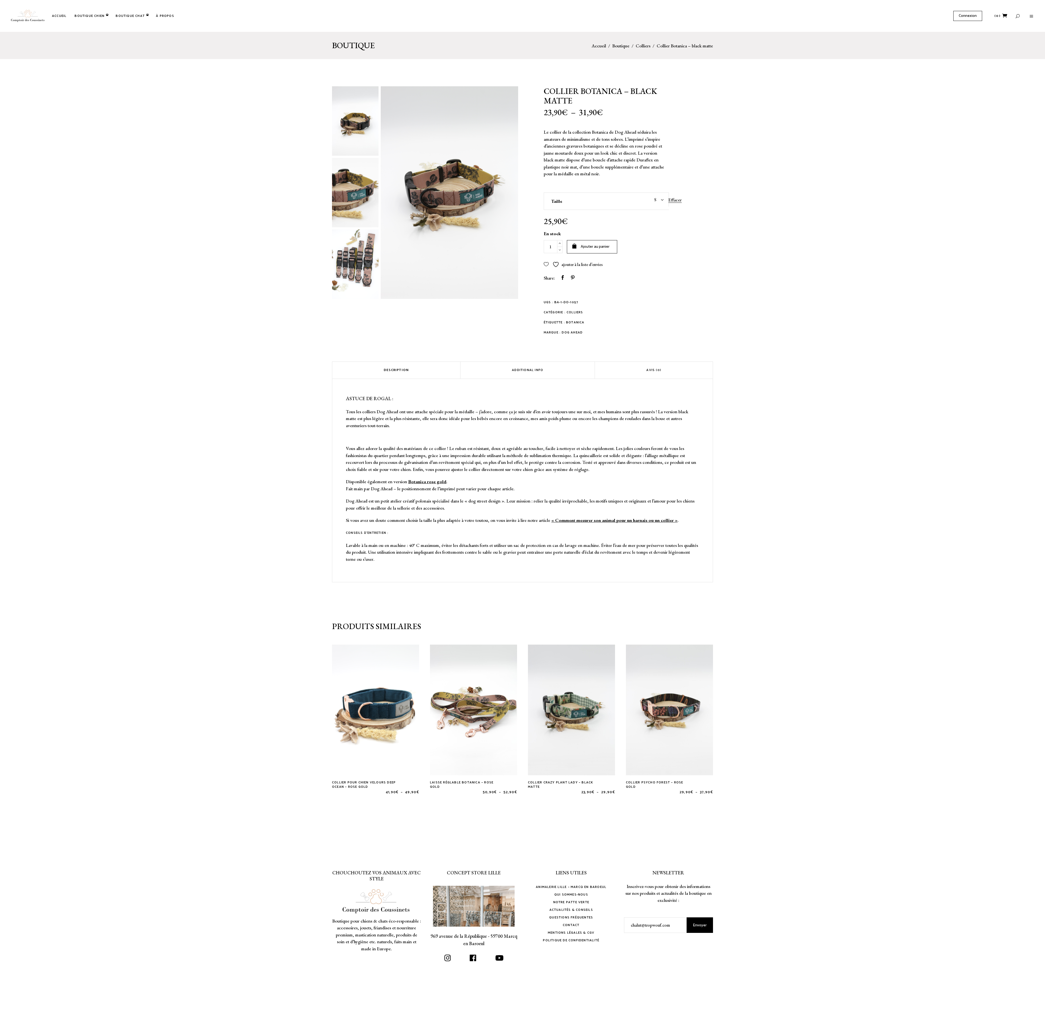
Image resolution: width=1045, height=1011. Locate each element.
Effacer (675, 200)
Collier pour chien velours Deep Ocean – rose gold (364, 784)
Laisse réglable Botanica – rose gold (461, 784)
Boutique (620, 46)
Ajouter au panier (595, 247)
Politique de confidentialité (571, 940)
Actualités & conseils (571, 909)
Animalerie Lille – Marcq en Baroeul (571, 887)
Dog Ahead (572, 332)
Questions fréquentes (571, 917)
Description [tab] (396, 370)
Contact (571, 925)
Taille (556, 201)
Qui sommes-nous (571, 894)
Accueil (599, 46)
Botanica (575, 322)
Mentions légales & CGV (571, 932)
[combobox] (641, 200)
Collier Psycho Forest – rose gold (654, 784)
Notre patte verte (571, 902)
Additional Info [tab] (527, 370)
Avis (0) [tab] (653, 370)
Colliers (643, 46)
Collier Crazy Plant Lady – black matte (560, 784)
